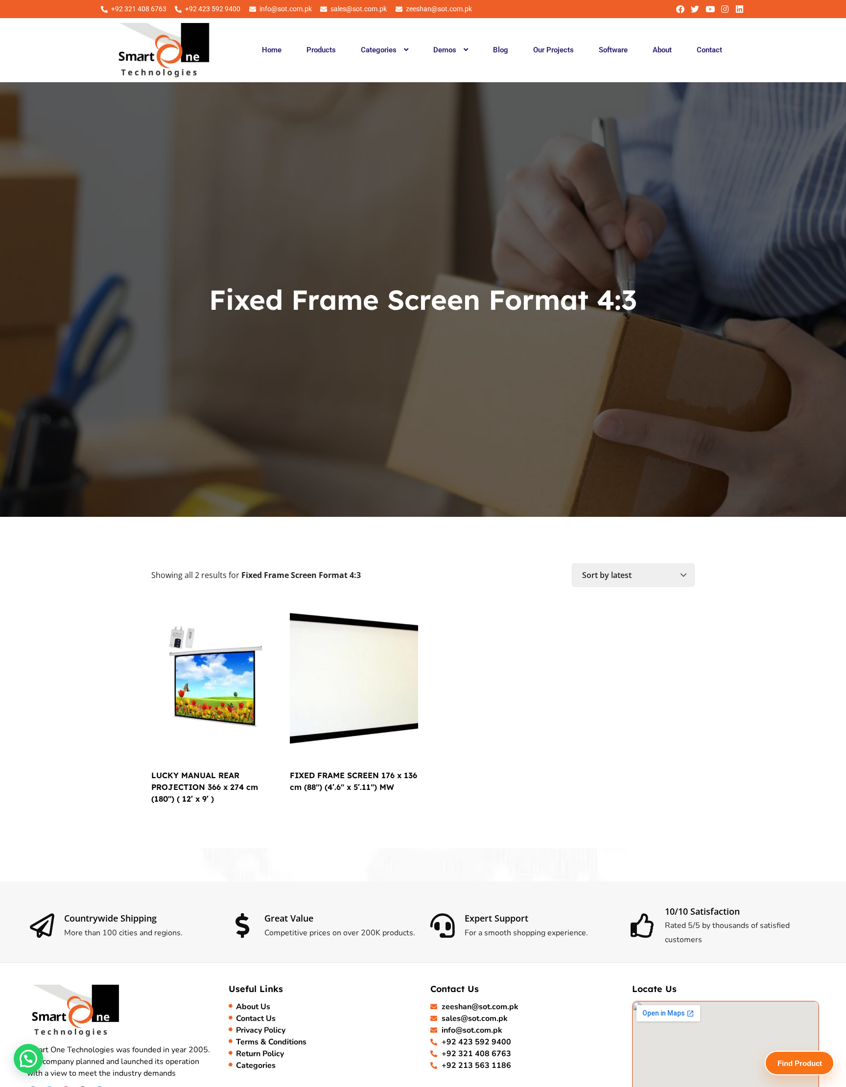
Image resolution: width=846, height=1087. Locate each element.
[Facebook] (680, 9)
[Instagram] (724, 9)
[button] (384, 50)
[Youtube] (709, 9)
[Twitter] (695, 9)
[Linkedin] (739, 9)
